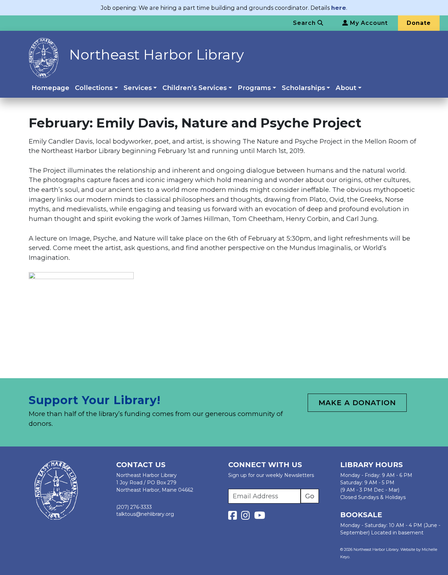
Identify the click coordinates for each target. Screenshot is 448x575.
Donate (419, 23)
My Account (368, 23)
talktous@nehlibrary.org (145, 514)
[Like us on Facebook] (234, 517)
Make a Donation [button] (357, 403)
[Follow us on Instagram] (247, 517)
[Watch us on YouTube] (259, 517)
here (338, 7)
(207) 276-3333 (134, 507)
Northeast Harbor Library (156, 54)
